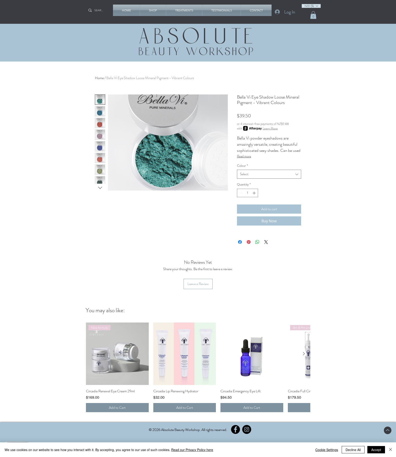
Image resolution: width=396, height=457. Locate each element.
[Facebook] (235, 429)
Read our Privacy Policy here (192, 449)
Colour (242, 166)
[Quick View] (184, 354)
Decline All (353, 449)
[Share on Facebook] (240, 242)
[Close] (390, 449)
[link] (313, 15)
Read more (244, 156)
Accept (376, 449)
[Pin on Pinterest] (248, 242)
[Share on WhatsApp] (257, 242)
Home (99, 78)
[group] (198, 367)
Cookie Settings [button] (326, 449)
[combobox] (269, 174)
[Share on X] (266, 242)
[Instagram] (246, 429)
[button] (153, 10)
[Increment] (254, 193)
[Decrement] (240, 193)
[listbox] (311, 6)
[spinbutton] (247, 193)
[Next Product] (304, 353)
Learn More (270, 128)
